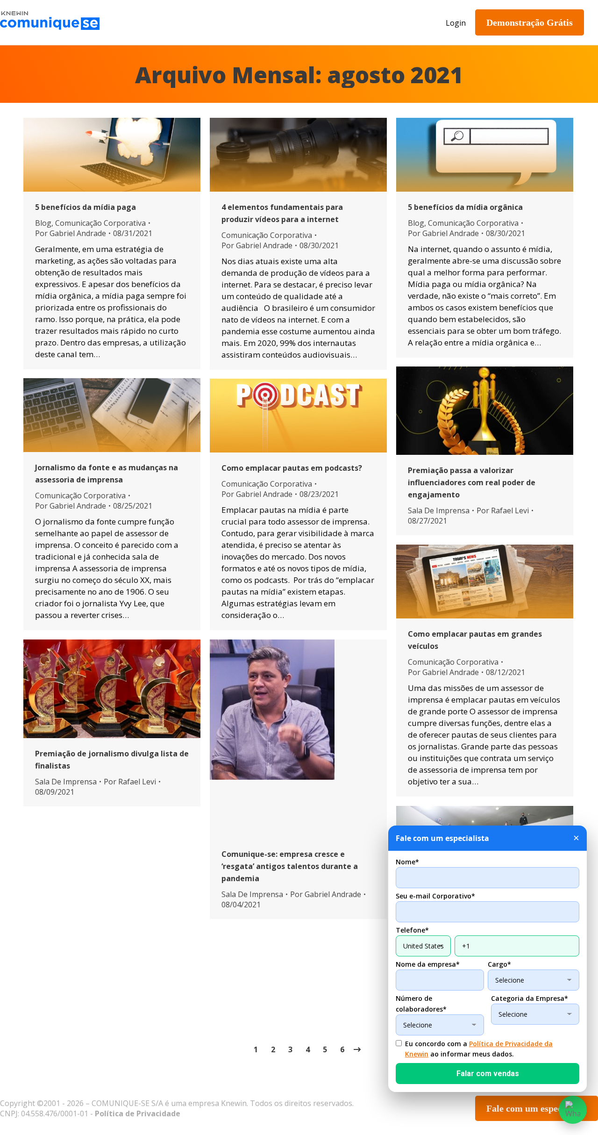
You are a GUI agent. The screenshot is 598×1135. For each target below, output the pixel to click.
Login (456, 23)
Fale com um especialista (536, 1108)
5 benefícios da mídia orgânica (465, 207)
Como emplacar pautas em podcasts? (291, 468)
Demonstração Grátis (529, 22)
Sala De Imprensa (439, 510)
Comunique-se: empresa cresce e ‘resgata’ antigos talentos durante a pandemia (289, 866)
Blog (43, 223)
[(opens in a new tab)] (484, 410)
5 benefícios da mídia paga (85, 207)
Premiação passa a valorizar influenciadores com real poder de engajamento (471, 482)
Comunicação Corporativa (100, 223)
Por (70, 233)
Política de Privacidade (137, 1113)
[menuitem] (175, 22)
